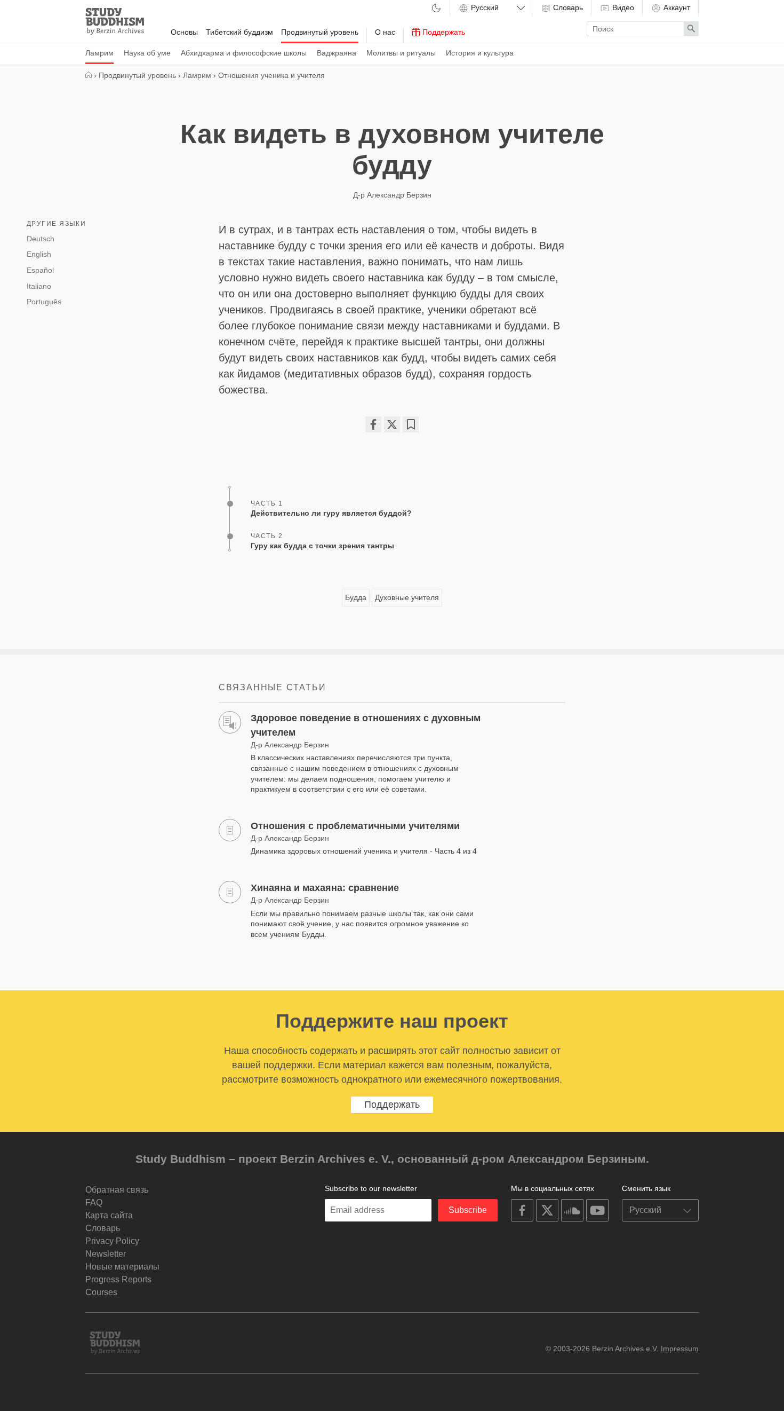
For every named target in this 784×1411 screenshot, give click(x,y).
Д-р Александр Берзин (392, 195)
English (39, 254)
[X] (392, 424)
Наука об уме (147, 53)
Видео (622, 7)
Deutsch (40, 238)
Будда (355, 597)
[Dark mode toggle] (436, 9)
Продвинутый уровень (319, 32)
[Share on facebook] (373, 424)
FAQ (93, 1202)
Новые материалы (122, 1266)
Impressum (680, 1348)
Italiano (39, 286)
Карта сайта (109, 1215)
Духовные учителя (407, 597)
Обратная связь (116, 1189)
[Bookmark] (411, 424)
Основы (184, 32)
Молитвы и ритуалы (401, 53)
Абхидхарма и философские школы (244, 53)
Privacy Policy (112, 1241)
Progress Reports (118, 1279)
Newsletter (105, 1253)
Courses (101, 1292)
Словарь (567, 7)
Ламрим (99, 53)
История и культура (480, 53)
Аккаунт (675, 7)
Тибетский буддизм (239, 32)
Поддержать (442, 32)
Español (40, 270)
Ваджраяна (336, 53)
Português (44, 301)
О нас (385, 32)
